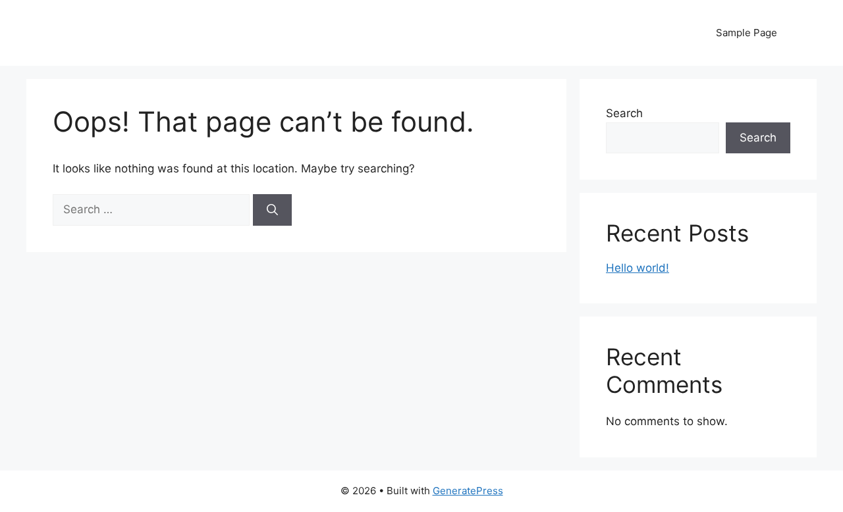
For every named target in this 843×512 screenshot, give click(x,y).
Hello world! (637, 267)
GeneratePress (468, 490)
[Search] (272, 210)
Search (624, 113)
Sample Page (746, 32)
